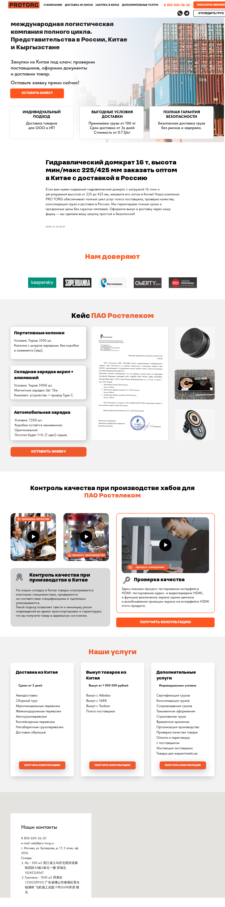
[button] (37, 93)
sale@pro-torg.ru (42, 843)
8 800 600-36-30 (177, 5)
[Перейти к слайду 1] (112, 297)
